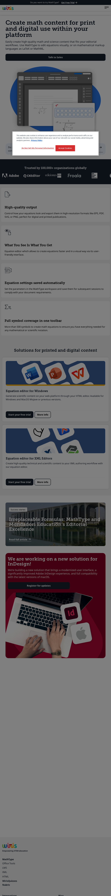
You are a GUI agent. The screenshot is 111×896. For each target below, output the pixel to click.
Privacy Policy (36, 140)
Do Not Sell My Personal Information (38, 148)
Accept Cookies (65, 148)
